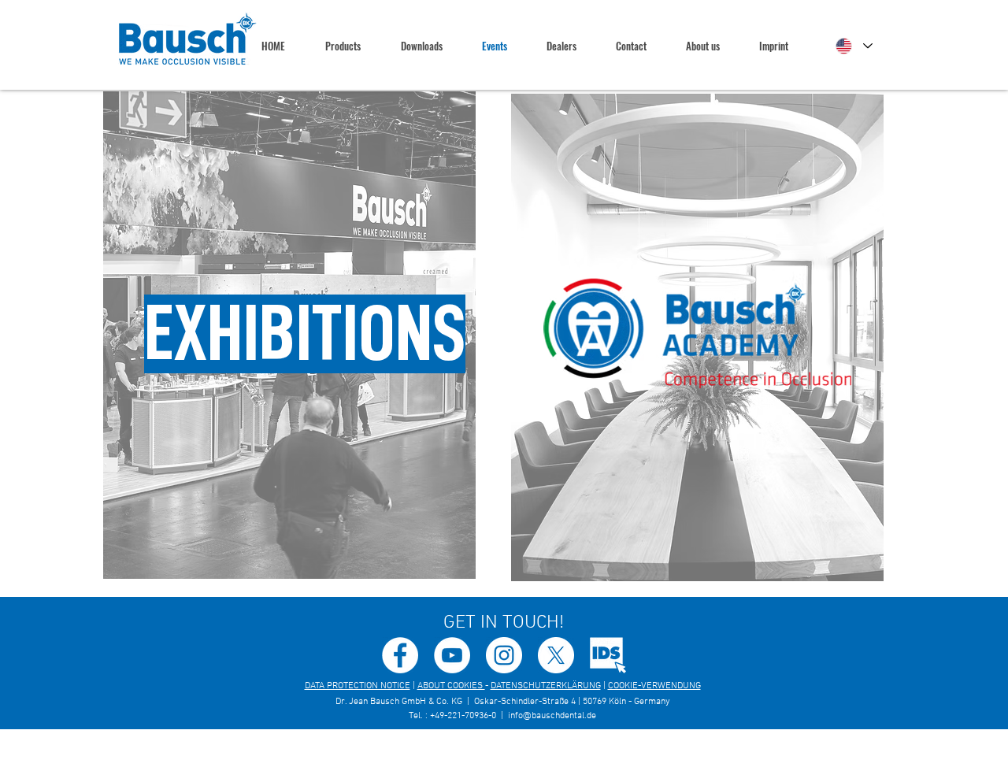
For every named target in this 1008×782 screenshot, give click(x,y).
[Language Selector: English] (854, 46)
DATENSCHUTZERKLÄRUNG (546, 685)
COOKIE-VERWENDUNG (654, 685)
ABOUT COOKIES (451, 685)
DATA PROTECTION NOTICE (357, 685)
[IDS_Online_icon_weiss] (608, 655)
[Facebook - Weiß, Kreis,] (400, 655)
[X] (556, 655)
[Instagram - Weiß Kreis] (504, 655)
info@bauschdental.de (552, 715)
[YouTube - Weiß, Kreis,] (452, 655)
